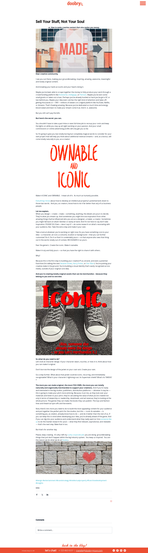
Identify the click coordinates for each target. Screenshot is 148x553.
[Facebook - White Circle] (117, 550)
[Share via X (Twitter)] (42, 495)
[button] (143, 3)
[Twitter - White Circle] (125, 550)
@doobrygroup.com (93, 550)
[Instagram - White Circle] (121, 550)
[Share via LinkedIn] (47, 495)
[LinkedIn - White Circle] (114, 550)
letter (38, 488)
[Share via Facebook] (37, 495)
